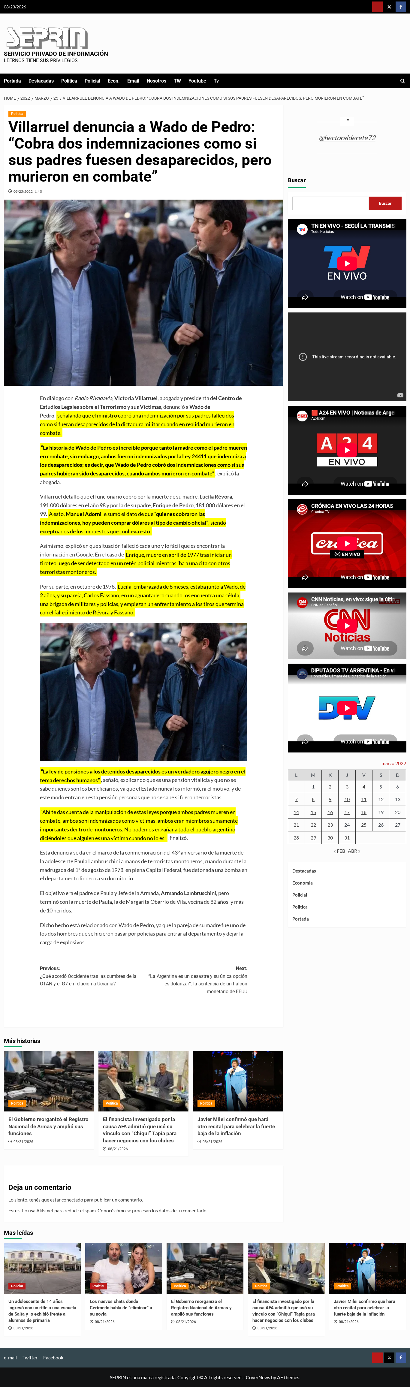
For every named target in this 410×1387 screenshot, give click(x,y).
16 (330, 812)
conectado (72, 1199)
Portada (12, 81)
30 (330, 837)
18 (363, 812)
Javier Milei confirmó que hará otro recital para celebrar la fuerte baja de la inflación (236, 1126)
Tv (216, 81)
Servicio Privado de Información (56, 53)
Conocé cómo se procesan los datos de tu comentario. (152, 1210)
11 (363, 799)
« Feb (339, 851)
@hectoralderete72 (347, 138)
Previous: (88, 976)
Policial (92, 81)
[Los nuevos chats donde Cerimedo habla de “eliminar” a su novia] (123, 1268)
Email (133, 81)
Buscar (297, 180)
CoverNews (258, 1377)
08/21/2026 (23, 1142)
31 (347, 837)
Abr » (354, 851)
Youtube (197, 81)
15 (313, 812)
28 (296, 837)
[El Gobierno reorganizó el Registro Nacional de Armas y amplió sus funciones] (49, 1081)
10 (347, 799)
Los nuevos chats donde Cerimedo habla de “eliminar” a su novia (121, 1308)
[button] (402, 81)
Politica (69, 81)
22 (313, 825)
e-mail (10, 1357)
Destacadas (41, 81)
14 (296, 812)
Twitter (30, 1357)
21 (296, 825)
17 (347, 812)
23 (330, 825)
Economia (302, 882)
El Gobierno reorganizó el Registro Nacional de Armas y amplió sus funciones (48, 1126)
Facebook (53, 1357)
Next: (197, 980)
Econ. (114, 81)
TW (177, 81)
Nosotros (156, 81)
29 (313, 837)
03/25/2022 (23, 191)
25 (363, 825)
